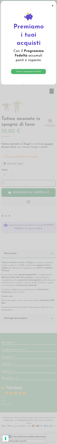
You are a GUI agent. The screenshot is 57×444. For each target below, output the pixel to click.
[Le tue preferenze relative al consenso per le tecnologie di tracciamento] (6, 438)
